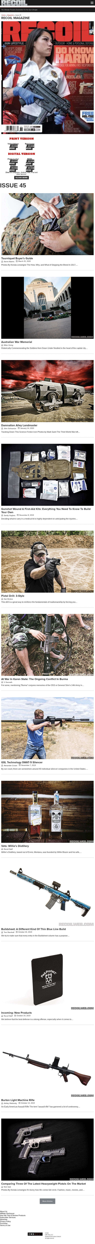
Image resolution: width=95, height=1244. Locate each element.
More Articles (47, 1201)
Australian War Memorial (16, 342)
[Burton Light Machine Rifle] (47, 1096)
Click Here (13, 147)
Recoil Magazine (53, 1233)
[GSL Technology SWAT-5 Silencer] (47, 759)
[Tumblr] (14, 1208)
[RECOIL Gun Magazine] (14, 5)
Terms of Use (5, 1225)
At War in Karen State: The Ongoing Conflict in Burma (34, 679)
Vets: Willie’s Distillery (15, 846)
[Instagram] (6, 1208)
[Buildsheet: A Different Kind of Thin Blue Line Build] (47, 925)
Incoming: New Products (16, 1012)
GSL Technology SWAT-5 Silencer (22, 762)
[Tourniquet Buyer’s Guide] (47, 254)
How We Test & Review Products (12, 1215)
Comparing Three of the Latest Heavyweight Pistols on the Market (43, 1183)
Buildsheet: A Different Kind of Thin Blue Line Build (33, 929)
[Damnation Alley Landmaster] (47, 422)
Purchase (3, 1223)
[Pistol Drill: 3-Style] (47, 592)
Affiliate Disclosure (7, 1213)
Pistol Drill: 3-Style (12, 595)
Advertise (3, 1219)
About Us (3, 1211)
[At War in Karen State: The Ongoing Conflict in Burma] (47, 675)
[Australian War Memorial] (47, 338)
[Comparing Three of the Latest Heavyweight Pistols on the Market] (47, 1180)
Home (3, 15)
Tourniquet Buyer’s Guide (17, 258)
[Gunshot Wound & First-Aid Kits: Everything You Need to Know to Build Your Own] (47, 505)
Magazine (10, 15)
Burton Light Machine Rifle (18, 1100)
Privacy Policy (5, 1221)
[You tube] (10, 1208)
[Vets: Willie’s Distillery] (47, 842)
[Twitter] (18, 1208)
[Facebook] (2, 1208)
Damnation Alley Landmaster (19, 425)
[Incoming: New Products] (47, 1009)
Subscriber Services (8, 1217)
